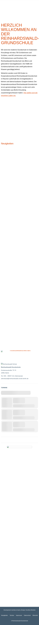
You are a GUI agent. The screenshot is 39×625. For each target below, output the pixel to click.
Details (3, 192)
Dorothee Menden (31, 610)
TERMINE (4, 387)
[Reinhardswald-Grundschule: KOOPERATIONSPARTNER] (19, 351)
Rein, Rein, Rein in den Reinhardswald (18, 324)
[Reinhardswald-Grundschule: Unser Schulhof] (19, 124)
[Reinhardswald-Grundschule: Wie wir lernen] (19, 115)
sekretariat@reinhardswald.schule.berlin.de (14, 378)
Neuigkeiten (7, 143)
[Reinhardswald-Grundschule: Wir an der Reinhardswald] (19, 106)
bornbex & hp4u (16, 610)
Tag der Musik (7, 277)
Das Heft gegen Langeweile (13, 227)
